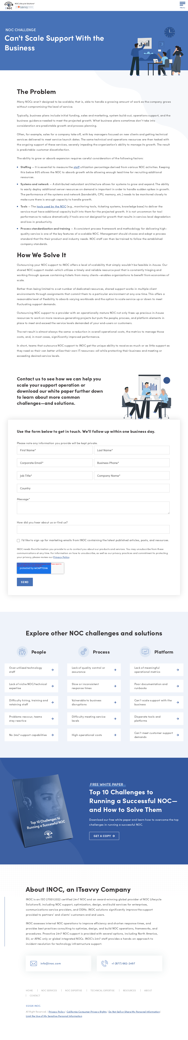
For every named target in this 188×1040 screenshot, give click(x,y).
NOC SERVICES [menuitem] (49, 990)
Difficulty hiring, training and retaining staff (28, 702)
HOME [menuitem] (29, 990)
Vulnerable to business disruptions (87, 702)
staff (77, 167)
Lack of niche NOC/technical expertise (28, 686)
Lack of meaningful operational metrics (147, 670)
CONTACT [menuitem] (35, 995)
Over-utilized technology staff (25, 670)
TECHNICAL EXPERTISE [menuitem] (103, 990)
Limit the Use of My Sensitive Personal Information (54, 1016)
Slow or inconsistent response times (85, 686)
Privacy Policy (61, 557)
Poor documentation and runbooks (151, 686)
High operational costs (87, 735)
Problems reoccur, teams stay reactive (25, 719)
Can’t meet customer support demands (153, 735)
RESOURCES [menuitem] (129, 990)
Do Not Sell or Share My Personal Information (134, 1011)
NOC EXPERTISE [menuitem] (73, 990)
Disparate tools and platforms (147, 719)
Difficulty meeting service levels (89, 719)
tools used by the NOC (51, 206)
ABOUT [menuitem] (148, 990)
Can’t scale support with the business (153, 702)
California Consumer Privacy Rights (87, 1011)
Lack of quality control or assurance (88, 670)
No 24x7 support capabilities (28, 735)
